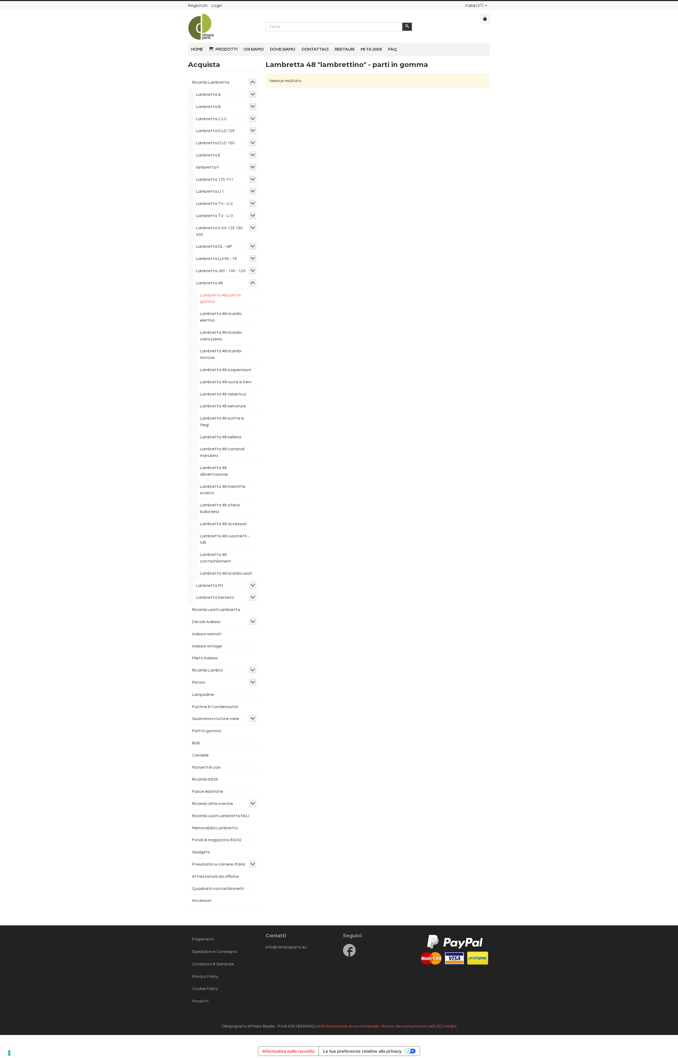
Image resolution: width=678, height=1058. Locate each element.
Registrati (197, 5)
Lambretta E (208, 155)
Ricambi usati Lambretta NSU (220, 816)
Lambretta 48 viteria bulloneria (220, 508)
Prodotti (200, 1001)
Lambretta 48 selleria (220, 437)
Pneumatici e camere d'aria (218, 864)
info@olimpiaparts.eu (286, 947)
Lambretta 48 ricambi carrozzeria (221, 335)
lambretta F (207, 167)
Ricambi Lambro (207, 670)
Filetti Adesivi (205, 658)
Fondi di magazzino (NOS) (216, 840)
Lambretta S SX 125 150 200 (219, 231)
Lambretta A (208, 94)
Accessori (201, 900)
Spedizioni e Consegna (214, 951)
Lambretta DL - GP (214, 246)
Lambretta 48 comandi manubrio (222, 452)
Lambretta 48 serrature (223, 406)
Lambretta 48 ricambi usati (226, 573)
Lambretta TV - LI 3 (214, 216)
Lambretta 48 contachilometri (215, 557)
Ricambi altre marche (212, 804)
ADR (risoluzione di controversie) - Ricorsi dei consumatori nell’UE (378, 1026)
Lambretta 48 (209, 283)
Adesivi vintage (207, 646)
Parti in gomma (206, 731)
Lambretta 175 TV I (214, 179)
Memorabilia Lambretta (215, 828)
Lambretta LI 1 (210, 191)
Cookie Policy (205, 989)
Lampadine (203, 694)
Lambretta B (208, 107)
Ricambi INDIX (205, 779)
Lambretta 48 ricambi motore (221, 354)
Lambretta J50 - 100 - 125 (221, 271)
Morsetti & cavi (206, 767)
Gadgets (201, 852)
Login (217, 5)
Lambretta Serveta (215, 597)
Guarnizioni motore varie (215, 719)
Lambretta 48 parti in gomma (220, 298)
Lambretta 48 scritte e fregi (222, 421)
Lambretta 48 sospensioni (225, 370)
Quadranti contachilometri (218, 888)
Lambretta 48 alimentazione (214, 471)
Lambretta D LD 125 (215, 131)
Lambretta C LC (211, 119)
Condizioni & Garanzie (213, 964)
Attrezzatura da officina (215, 876)
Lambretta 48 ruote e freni (225, 382)
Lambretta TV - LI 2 (214, 203)
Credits (450, 1026)
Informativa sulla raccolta (288, 1051)
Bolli (196, 743)
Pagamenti (203, 939)
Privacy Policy (205, 976)
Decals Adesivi (206, 622)
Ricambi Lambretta (210, 82)
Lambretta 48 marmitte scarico (223, 489)
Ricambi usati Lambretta (216, 609)
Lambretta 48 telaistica (223, 394)
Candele (200, 755)
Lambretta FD (209, 585)
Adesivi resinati (206, 634)
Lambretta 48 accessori (223, 524)
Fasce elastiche (207, 791)
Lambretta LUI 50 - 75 (216, 258)
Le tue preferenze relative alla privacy (362, 1051)
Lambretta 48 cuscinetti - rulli (224, 539)
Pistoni (198, 682)
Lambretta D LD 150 (215, 143)
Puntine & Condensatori (215, 707)
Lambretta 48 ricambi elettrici (221, 317)
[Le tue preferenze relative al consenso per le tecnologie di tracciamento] (9, 1053)
